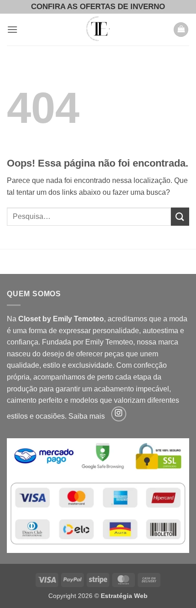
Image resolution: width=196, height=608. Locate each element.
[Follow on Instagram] (118, 413)
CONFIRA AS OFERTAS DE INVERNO (98, 6)
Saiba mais (86, 416)
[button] (12, 29)
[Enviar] (180, 216)
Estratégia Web (124, 595)
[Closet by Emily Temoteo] (98, 30)
